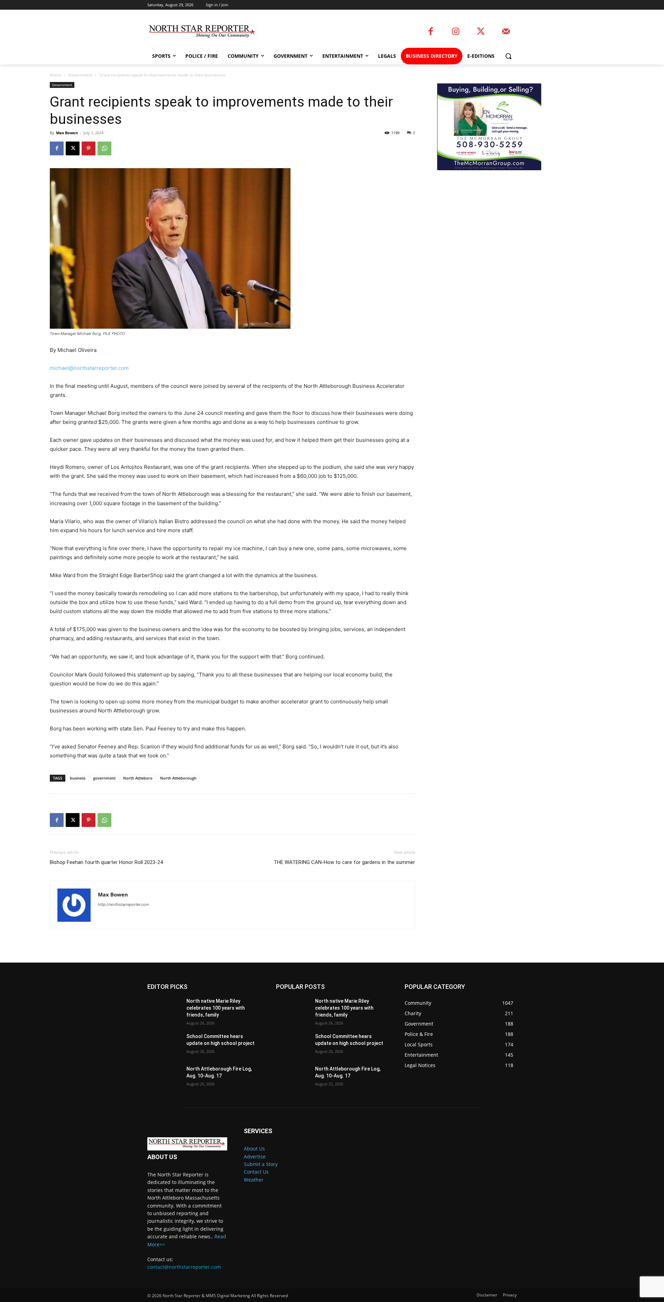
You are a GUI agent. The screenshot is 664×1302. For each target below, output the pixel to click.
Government (80, 75)
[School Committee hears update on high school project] (164, 1045)
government (104, 778)
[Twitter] (481, 32)
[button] (508, 56)
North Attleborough (178, 778)
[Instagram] (456, 32)
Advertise (255, 1156)
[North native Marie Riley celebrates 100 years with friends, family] (164, 1009)
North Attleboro (138, 778)
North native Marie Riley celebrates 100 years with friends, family (215, 1007)
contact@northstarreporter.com (184, 1267)
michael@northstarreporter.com (89, 368)
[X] (73, 148)
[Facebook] (431, 32)
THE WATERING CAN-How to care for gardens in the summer (344, 862)
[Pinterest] (88, 148)
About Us (254, 1148)
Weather (254, 1179)
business (77, 778)
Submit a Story (261, 1164)
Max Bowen (67, 132)
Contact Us (256, 1171)
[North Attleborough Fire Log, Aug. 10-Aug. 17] (164, 1077)
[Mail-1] (506, 32)
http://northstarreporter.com (123, 904)
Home (56, 75)
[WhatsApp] (104, 148)
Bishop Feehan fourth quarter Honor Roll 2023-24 (106, 862)
